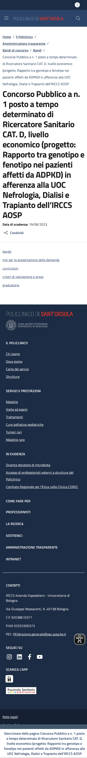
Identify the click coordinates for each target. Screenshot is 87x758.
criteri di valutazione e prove (23, 276)
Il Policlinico (24, 36)
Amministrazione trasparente (24, 43)
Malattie (12, 401)
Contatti (13, 585)
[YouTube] (39, 656)
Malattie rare (15, 439)
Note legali (10, 716)
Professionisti (18, 512)
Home (7, 36)
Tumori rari (14, 432)
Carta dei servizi (17, 369)
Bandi (37, 50)
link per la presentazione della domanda (31, 259)
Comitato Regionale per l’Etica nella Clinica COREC (42, 486)
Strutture (13, 376)
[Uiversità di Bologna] (43, 325)
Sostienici (14, 535)
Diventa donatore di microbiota (28, 464)
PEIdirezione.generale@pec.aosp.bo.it (39, 634)
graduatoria (11, 285)
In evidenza (15, 453)
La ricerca (14, 523)
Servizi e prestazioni (23, 390)
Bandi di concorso (15, 50)
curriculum (10, 268)
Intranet (13, 559)
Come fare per (18, 501)
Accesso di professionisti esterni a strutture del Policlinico (39, 476)
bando (7, 251)
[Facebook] (29, 656)
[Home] (44, 18)
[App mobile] (9, 678)
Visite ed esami (16, 409)
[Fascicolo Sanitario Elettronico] (21, 690)
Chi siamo (13, 353)
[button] (78, 18)
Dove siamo (14, 361)
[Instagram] (9, 656)
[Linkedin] (19, 656)
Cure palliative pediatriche (25, 424)
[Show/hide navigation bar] (6, 18)
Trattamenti (14, 416)
